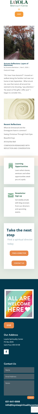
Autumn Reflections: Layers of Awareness (16, 64)
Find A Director (19, 253)
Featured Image (9, 70)
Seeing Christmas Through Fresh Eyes (18, 134)
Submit (30, 397)
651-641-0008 (12, 401)
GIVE (19, 14)
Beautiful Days (9, 138)
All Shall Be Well (10, 142)
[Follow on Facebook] (6, 351)
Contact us (19, 263)
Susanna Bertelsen (12, 67)
